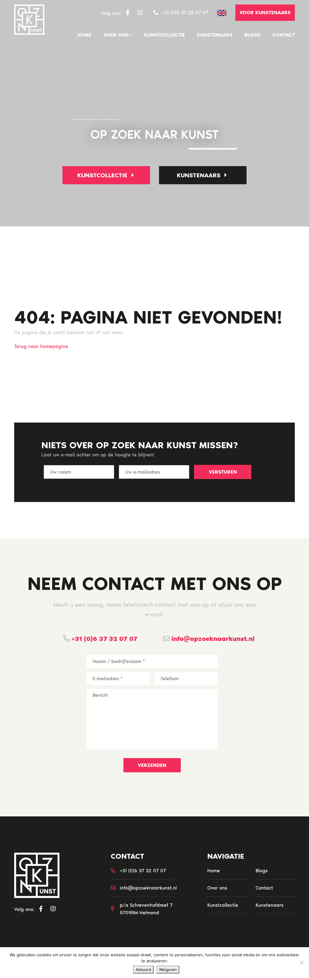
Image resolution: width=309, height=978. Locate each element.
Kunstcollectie (164, 35)
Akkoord (143, 969)
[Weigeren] (301, 963)
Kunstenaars (214, 35)
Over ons (116, 35)
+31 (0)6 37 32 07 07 (103, 638)
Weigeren (168, 969)
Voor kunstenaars (265, 12)
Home (84, 35)
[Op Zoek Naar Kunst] (29, 20)
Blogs (252, 35)
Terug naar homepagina (41, 346)
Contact (283, 35)
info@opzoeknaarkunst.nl (212, 638)
